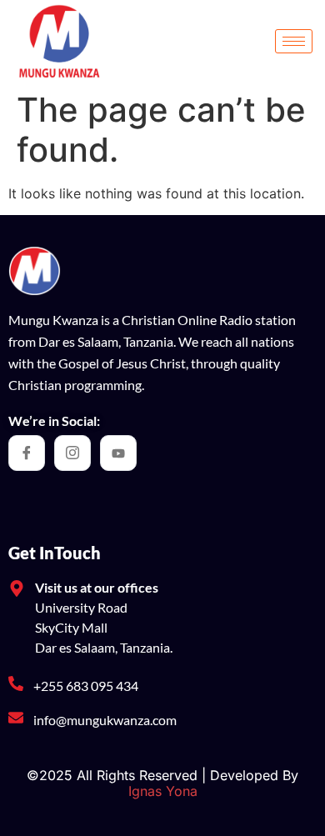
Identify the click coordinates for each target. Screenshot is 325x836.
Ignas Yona (163, 791)
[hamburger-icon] (293, 41)
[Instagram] (72, 453)
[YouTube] (118, 453)
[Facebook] (26, 453)
